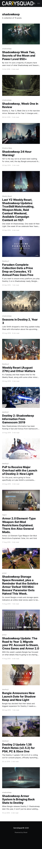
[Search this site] (34, 3)
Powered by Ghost (21, 832)
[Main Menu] (38, 3)
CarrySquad (18, 828)
